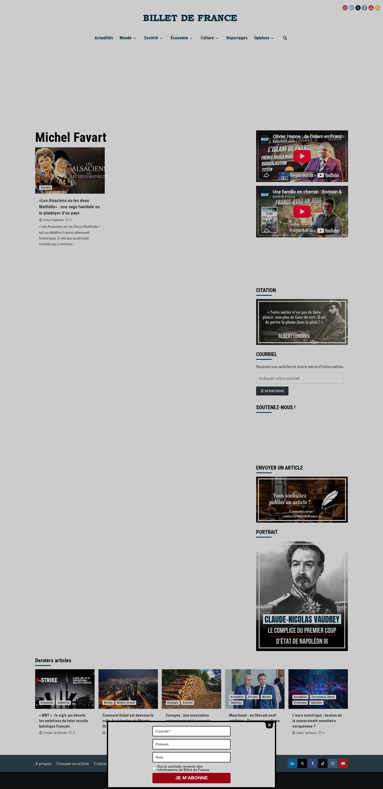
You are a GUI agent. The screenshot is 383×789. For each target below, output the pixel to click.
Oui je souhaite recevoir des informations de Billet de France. (183, 768)
